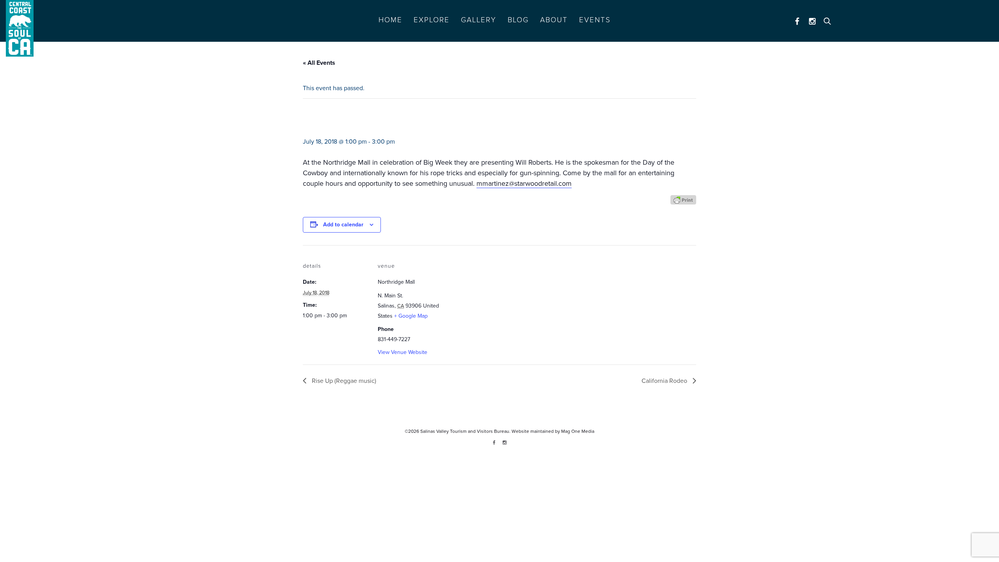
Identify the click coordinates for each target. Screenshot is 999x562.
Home (390, 20)
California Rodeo (665, 381)
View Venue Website (402, 352)
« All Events (319, 63)
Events (595, 20)
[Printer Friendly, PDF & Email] (683, 199)
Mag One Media (577, 431)
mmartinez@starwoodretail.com (524, 183)
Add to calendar (343, 224)
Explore (432, 20)
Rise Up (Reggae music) (343, 381)
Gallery (478, 20)
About (554, 20)
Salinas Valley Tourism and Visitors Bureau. (464, 431)
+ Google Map (411, 316)
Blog (518, 20)
